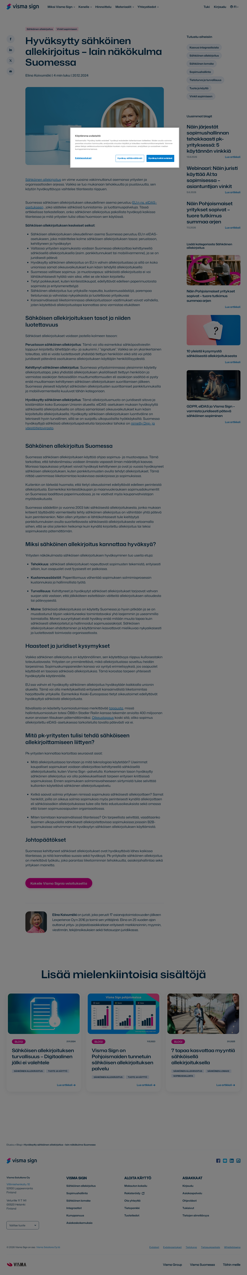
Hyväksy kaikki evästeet (160, 158)
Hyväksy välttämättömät (129, 158)
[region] (124, 147)
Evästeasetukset (83, 158)
